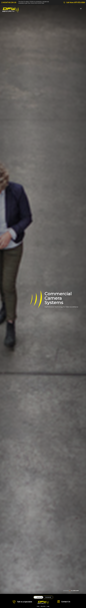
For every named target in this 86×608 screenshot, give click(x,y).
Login (48, 606)
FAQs (38, 606)
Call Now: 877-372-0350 (75, 2)
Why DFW (43, 606)
